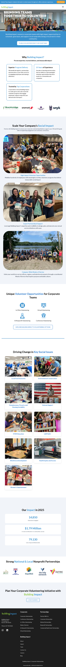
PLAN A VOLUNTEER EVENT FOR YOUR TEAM (33, 43)
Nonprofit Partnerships (46, 625)
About (22, 641)
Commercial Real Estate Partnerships (49, 628)
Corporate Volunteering (26, 616)
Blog (21, 655)
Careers (22, 653)
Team (21, 647)
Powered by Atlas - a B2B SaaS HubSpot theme (33, 665)
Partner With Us (44, 616)
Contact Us (23, 650)
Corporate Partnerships (46, 619)
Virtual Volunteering (25, 631)
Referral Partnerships (45, 622)
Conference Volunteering (26, 619)
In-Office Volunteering (26, 622)
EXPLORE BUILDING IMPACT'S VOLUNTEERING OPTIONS (33, 327)
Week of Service (24, 625)
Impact (22, 644)
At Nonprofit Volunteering (27, 628)
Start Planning (61, 2)
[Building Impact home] (7, 7)
